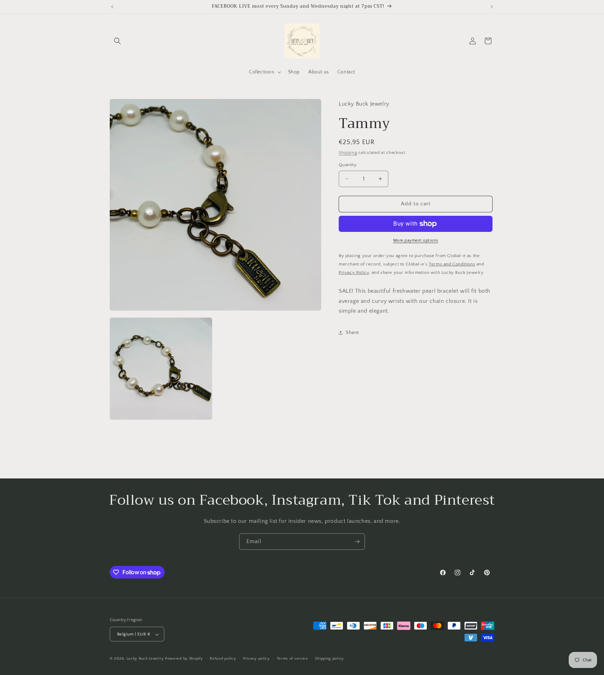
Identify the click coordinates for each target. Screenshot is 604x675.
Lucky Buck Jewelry (145, 659)
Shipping (348, 152)
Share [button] (352, 332)
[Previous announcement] (112, 6)
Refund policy (223, 658)
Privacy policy (256, 658)
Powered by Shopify (184, 659)
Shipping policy (329, 658)
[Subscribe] (357, 541)
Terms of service (292, 658)
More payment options (415, 240)
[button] (117, 41)
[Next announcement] (491, 6)
